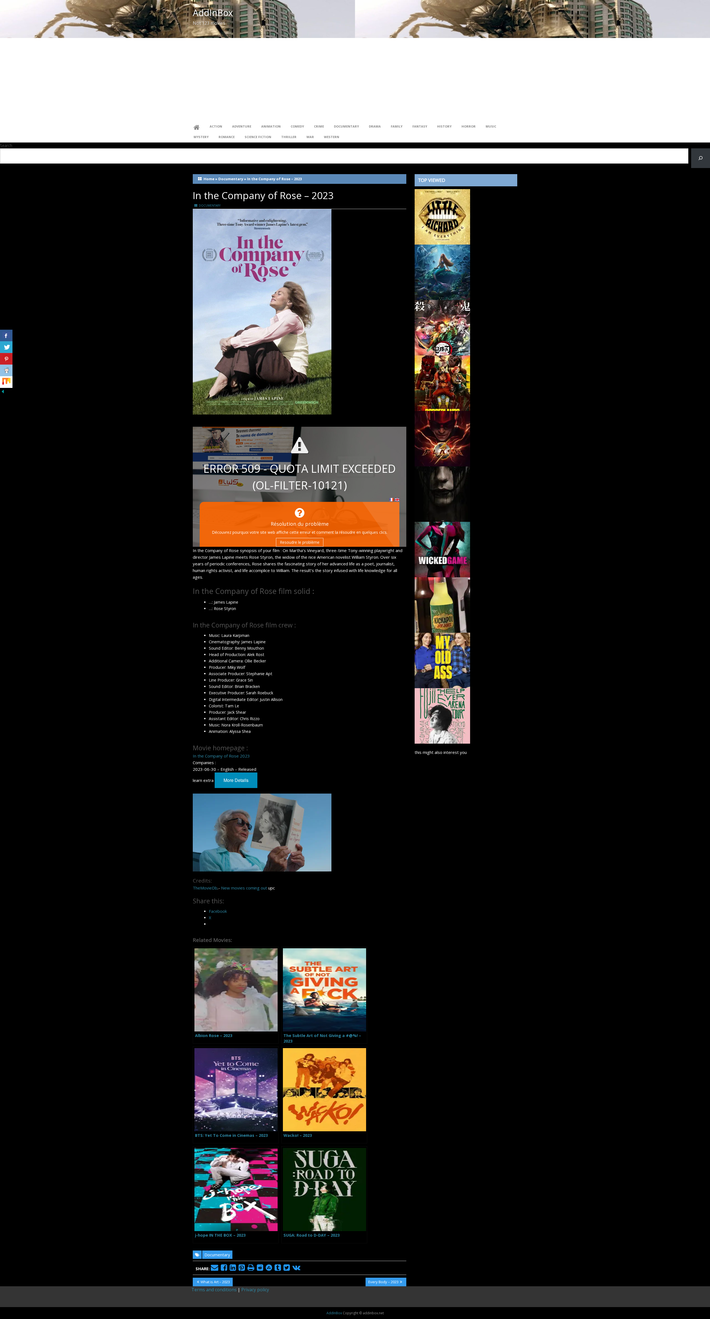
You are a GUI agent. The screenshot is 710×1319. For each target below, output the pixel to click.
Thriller (288, 137)
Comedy (297, 126)
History (444, 126)
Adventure (241, 126)
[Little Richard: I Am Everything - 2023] (442, 216)
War (310, 137)
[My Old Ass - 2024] (442, 660)
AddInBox (213, 13)
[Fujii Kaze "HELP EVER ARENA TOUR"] (442, 715)
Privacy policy (255, 1290)
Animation (271, 126)
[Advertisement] (355, 79)
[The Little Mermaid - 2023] (442, 272)
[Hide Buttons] (3, 391)
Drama (375, 126)
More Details (236, 780)
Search (6, 145)
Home (209, 178)
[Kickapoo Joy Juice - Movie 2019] (442, 604)
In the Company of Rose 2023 (221, 756)
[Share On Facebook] (6, 335)
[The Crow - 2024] (442, 493)
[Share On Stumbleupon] (6, 382)
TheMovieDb (205, 888)
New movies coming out (244, 888)
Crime (319, 126)
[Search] (700, 158)
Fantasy (419, 126)
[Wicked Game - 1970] (442, 549)
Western (331, 137)
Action (216, 126)
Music (491, 126)
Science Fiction (258, 137)
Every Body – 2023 (383, 1282)
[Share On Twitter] (6, 347)
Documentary (346, 126)
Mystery (201, 137)
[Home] (197, 126)
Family (396, 126)
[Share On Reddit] (6, 370)
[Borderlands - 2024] (442, 382)
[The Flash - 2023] (442, 438)
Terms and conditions (214, 1290)
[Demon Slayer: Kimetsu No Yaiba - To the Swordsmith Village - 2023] (442, 327)
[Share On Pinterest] (6, 359)
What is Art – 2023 (215, 1282)
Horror (469, 126)
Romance (227, 137)
